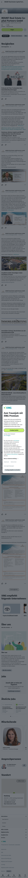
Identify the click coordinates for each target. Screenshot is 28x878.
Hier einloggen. (7, 435)
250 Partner (16, 440)
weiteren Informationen (12, 454)
